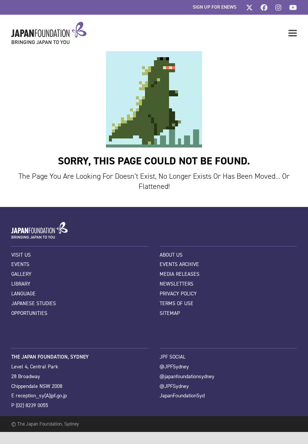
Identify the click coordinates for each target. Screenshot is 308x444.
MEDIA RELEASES (179, 274)
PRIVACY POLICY (178, 293)
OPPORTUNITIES (29, 313)
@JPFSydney (174, 366)
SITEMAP (170, 313)
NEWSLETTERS (176, 283)
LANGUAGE (23, 293)
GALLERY (21, 274)
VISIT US (21, 254)
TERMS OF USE (176, 303)
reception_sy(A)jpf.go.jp (41, 395)
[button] (292, 33)
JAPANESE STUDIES (33, 303)
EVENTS (20, 264)
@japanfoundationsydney (187, 376)
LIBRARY (20, 283)
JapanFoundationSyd (182, 395)
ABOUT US (171, 254)
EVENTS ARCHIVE (179, 264)
